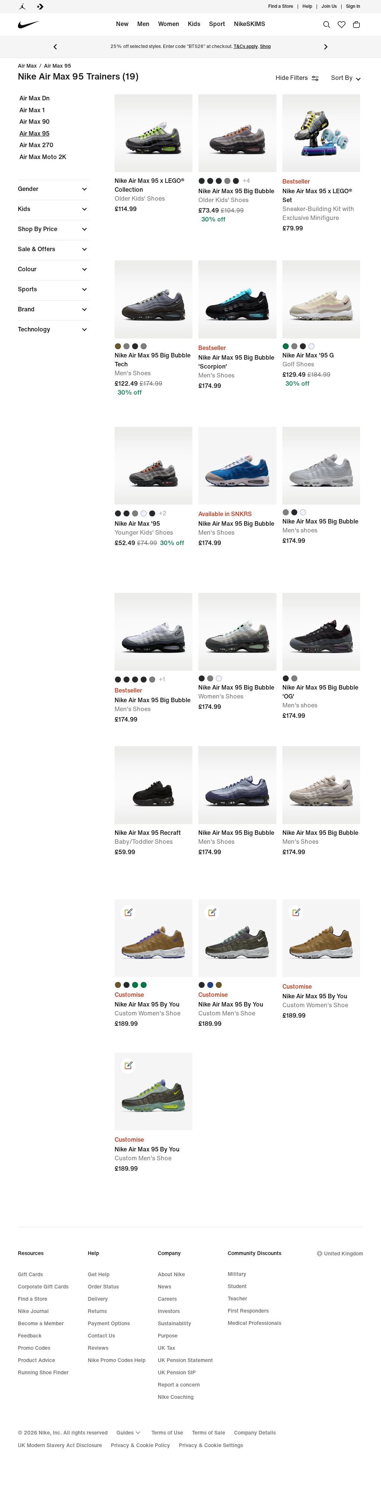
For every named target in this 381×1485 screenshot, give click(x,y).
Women (168, 24)
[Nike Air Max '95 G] (321, 299)
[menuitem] (314, 6)
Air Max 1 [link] (32, 110)
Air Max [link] (27, 66)
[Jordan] (22, 6)
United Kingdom (343, 1254)
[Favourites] (341, 24)
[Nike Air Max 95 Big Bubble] (237, 133)
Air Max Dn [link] (34, 98)
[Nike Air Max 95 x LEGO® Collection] (153, 133)
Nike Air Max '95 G (321, 340)
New (122, 24)
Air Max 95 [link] (57, 66)
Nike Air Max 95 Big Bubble (237, 174)
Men (143, 24)
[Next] (325, 47)
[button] (53, 189)
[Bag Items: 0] (356, 24)
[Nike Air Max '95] (153, 466)
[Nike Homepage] (29, 25)
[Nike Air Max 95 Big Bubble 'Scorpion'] (237, 299)
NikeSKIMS (249, 24)
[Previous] (55, 47)
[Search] (326, 24)
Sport (217, 24)
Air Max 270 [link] (36, 145)
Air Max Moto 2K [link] (42, 157)
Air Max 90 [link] (34, 122)
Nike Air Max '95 (153, 506)
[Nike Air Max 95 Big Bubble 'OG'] (321, 632)
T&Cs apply (246, 46)
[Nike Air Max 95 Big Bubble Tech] (153, 299)
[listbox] (346, 78)
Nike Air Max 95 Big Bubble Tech (153, 340)
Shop (265, 46)
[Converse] (40, 6)
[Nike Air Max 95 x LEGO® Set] (321, 133)
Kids (194, 24)
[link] (128, 912)
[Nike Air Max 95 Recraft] (153, 785)
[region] (48, 220)
